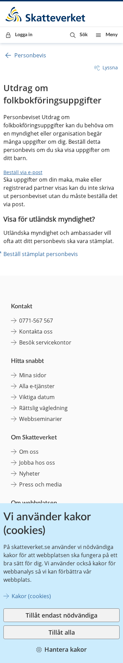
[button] (78, 35)
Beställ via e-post (22, 172)
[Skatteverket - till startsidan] (45, 14)
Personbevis (30, 55)
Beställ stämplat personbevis (40, 254)
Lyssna (110, 67)
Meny (112, 34)
